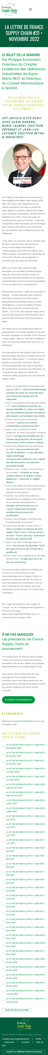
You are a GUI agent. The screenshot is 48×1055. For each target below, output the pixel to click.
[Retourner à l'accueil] (9, 9)
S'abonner (9, 1042)
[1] (3, 604)
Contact (25, 1042)
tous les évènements (23, 721)
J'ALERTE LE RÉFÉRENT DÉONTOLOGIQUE (24, 1051)
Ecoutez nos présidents (18, 699)
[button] (29, 9)
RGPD (38, 1038)
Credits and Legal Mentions (15, 1038)
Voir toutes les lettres (17, 1010)
